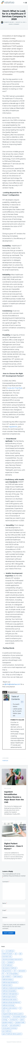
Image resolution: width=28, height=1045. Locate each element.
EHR (15, 971)
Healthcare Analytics (7, 979)
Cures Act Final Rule (14, 388)
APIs (20, 953)
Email (4, 910)
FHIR (3, 973)
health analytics (17, 976)
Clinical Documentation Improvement (12, 959)
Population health (20, 1022)
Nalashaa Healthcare (16, 1041)
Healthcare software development (11, 1002)
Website (4, 917)
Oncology (4, 1019)
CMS (3, 962)
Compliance (10, 962)
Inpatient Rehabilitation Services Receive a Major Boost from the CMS (14, 797)
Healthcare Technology (8, 1005)
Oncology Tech (14, 1019)
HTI (20, 1008)
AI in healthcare (10, 951)
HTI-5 (3, 1011)
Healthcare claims (6, 985)
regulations (13, 427)
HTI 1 (8, 1011)
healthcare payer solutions (9, 996)
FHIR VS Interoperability (12, 973)
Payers (22, 1019)
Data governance (6, 971)
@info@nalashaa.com (12, 684)
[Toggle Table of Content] (21, 702)
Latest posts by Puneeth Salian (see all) (17, 712)
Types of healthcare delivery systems (11, 1034)
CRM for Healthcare (7, 965)
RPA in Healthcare (6, 1031)
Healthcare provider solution (9, 999)
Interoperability (6, 1016)
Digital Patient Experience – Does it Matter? (13, 846)
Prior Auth (4, 1025)
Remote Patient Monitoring (9, 1028)
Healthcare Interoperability (9, 991)
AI (2, 951)
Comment (5, 881)
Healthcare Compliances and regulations (12, 988)
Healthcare (5, 760)
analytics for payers (7, 953)
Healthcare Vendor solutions (9, 1008)
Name (4, 903)
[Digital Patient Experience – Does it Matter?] (14, 828)
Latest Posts (13, 692)
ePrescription (22, 971)
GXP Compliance (6, 976)
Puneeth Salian (9, 22)
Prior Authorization (15, 1025)
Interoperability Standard (19, 1016)
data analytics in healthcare (9, 968)
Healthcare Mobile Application (10, 993)
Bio (5, 692)
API (16, 953)
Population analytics (7, 1022)
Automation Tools (6, 956)
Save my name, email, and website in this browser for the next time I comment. (13, 926)
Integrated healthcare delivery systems (12, 1014)
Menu (26, 2)
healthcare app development (9, 982)
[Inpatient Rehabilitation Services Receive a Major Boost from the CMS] (14, 777)
